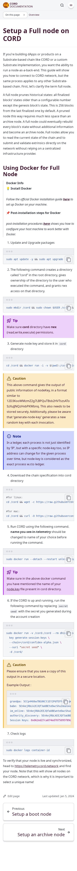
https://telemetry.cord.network (36, 766)
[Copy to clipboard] (68, 259)
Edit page (14, 796)
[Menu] (71, 5)
